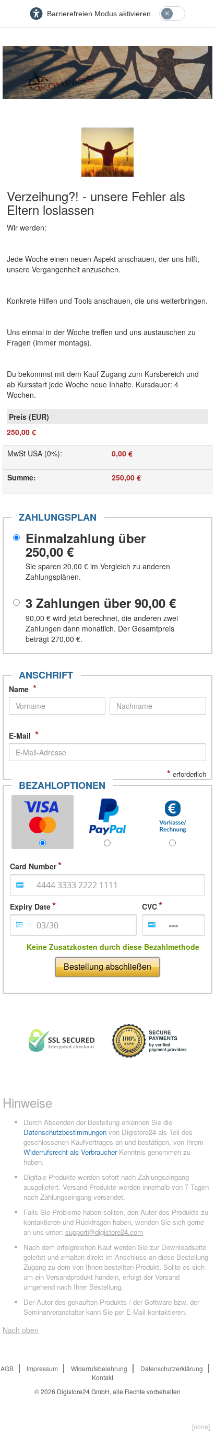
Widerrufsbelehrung (99, 1368)
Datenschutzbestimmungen (64, 1132)
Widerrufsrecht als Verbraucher (70, 1152)
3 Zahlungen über (101, 603)
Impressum (42, 1368)
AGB (7, 1368)
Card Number (33, 866)
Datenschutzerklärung (171, 1368)
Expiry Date (30, 906)
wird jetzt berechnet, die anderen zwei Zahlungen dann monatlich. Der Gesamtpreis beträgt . (102, 628)
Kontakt (102, 1377)
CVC (149, 906)
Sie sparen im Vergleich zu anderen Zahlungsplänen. (98, 571)
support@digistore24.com (104, 1232)
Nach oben (21, 1330)
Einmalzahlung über (86, 545)
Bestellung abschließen (107, 966)
